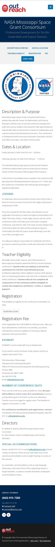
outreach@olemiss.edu (13, 509)
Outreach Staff (9, 506)
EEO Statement (45, 541)
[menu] (50, 7)
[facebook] (4, 515)
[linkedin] (9, 515)
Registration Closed (10, 311)
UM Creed (34, 541)
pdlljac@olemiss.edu (15, 379)
